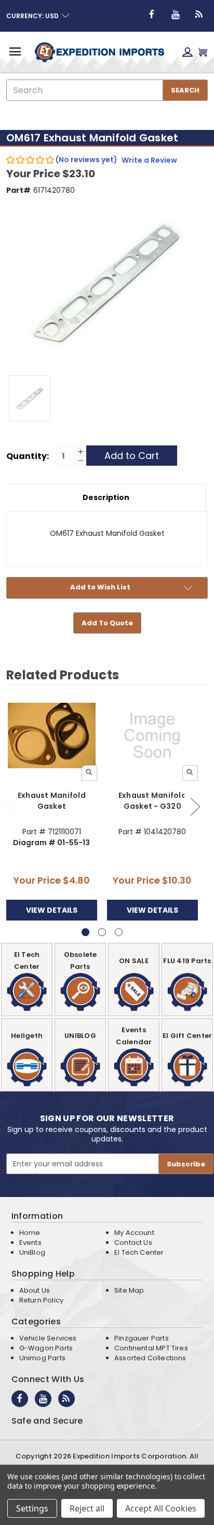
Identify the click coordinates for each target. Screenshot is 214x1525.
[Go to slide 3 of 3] (119, 932)
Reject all (87, 1508)
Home (30, 1233)
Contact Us (133, 1242)
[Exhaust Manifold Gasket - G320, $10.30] (152, 735)
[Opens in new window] (151, 14)
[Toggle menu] (14, 51)
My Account (134, 1233)
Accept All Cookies (160, 1508)
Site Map (129, 1290)
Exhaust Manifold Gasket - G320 (152, 800)
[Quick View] (89, 773)
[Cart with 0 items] (203, 52)
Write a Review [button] (149, 160)
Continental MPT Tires (151, 1348)
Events (30, 1242)
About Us (34, 1290)
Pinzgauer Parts (141, 1338)
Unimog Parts (42, 1358)
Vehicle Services (48, 1338)
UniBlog (32, 1252)
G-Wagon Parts (46, 1348)
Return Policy (41, 1300)
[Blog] (199, 14)
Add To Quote (107, 623)
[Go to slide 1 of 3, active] (85, 932)
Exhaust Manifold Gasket (52, 800)
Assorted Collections (150, 1358)
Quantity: (27, 456)
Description (106, 497)
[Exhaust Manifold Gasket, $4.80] (52, 735)
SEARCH (185, 90)
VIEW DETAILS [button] (51, 910)
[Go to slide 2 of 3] (194, 806)
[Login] (187, 52)
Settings (32, 1508)
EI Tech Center (139, 1252)
